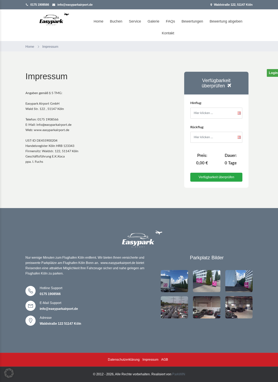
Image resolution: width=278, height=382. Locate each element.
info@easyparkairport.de (75, 4)
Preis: (202, 156)
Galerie (153, 21)
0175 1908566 (40, 4)
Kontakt (168, 33)
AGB (164, 359)
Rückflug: (197, 127)
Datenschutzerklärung (124, 359)
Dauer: (231, 156)
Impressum (150, 359)
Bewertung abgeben (226, 21)
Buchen (116, 21)
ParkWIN (178, 374)
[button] (9, 373)
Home (98, 21)
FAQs (170, 21)
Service (135, 21)
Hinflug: (196, 103)
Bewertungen (192, 21)
